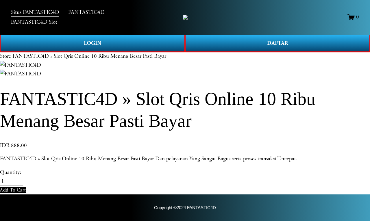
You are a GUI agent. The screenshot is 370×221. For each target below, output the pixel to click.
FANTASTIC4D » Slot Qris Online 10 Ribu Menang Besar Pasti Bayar (89, 56)
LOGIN (92, 43)
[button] (13, 190)
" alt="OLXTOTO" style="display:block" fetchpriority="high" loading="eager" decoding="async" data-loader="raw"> (185, 17)
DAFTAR (277, 43)
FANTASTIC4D (18, 158)
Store (5, 56)
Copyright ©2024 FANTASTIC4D (185, 207)
